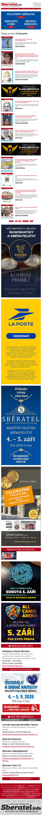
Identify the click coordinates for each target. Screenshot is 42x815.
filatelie (3, 8)
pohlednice (3, 793)
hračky (4, 789)
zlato (17, 797)
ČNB (35, 797)
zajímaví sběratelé (9, 797)
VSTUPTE (21, 17)
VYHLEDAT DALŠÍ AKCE (22, 669)
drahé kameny (15, 787)
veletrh (33, 8)
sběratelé (38, 8)
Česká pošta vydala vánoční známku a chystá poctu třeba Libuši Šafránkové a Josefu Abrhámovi (26, 161)
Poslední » (26, 221)
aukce (20, 785)
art (14, 8)
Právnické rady (37, 4)
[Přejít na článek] (7, 43)
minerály (31, 789)
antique (18, 8)
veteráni (17, 795)
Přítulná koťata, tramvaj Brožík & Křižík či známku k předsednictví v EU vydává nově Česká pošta (25, 192)
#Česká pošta (7, 37)
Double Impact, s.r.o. (38, 813)
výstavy (22, 795)
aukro (23, 785)
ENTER (11, 27)
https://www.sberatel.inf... (12, 665)
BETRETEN (31, 27)
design (6, 787)
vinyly (20, 795)
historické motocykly (36, 787)
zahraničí (32, 720)
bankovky (31, 785)
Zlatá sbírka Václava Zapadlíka (23, 797)
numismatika (9, 8)
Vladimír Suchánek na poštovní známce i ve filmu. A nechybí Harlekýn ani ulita (26, 131)
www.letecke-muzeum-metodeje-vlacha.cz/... (20, 734)
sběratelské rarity (36, 793)
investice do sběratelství (13, 789)
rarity (28, 8)
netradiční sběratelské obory (14, 791)
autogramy (26, 785)
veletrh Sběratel (9, 795)
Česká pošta (17, 46)
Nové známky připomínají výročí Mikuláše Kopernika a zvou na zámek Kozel (25, 116)
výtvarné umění (29, 795)
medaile (23, 789)
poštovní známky (22, 46)
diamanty (9, 787)
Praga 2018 (19, 793)
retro (31, 793)
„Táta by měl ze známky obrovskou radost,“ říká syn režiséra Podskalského (27, 102)
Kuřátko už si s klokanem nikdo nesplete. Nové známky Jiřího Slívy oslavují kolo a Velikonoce (26, 72)
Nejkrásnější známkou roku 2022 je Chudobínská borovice (23, 40)
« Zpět (31, 221)
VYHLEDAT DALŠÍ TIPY (22, 779)
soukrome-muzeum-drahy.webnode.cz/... (18, 746)
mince (26, 789)
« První (10, 221)
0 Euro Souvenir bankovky (5, 785)
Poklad (7, 793)
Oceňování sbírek (36, 3)
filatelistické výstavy (28, 787)
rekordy (23, 8)
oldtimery (36, 791)
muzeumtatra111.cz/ (10, 775)
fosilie (32, 787)
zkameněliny (15, 797)
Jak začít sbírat (37, 6)
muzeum (36, 789)
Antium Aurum (15, 785)
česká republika (12, 720)
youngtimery (37, 795)
